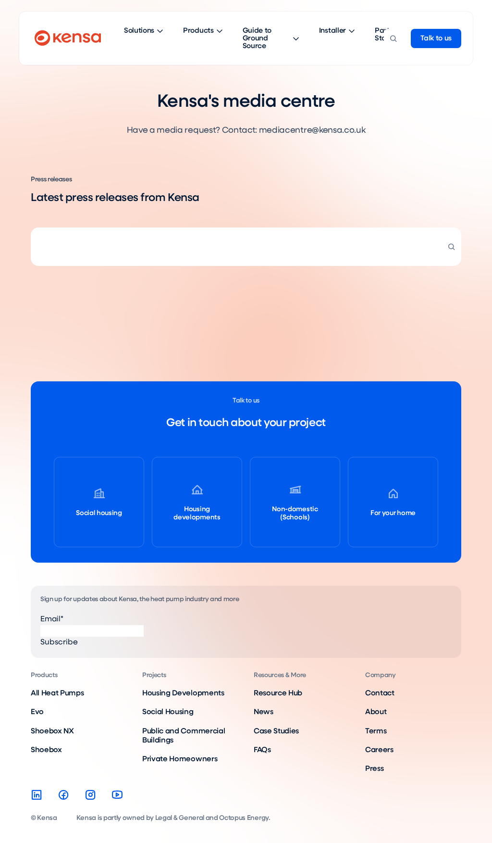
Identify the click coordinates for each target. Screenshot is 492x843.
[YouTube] (117, 794)
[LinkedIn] (36, 794)
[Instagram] (90, 794)
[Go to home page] (68, 38)
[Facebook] (63, 794)
